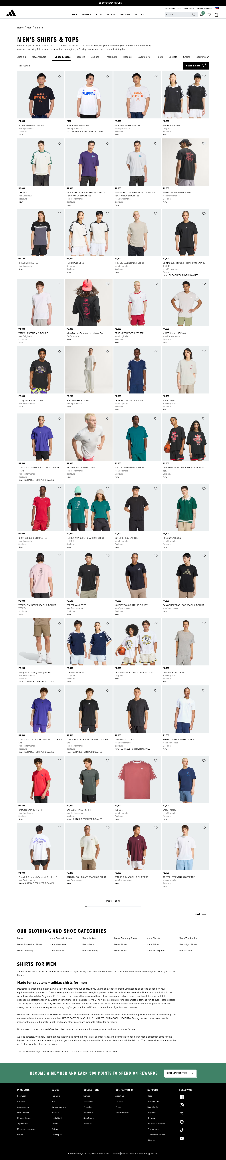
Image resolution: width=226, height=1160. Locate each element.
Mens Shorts (153, 938)
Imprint (124, 1153)
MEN (74, 15)
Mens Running (90, 951)
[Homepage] (11, 13)
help (179, 9)
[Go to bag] (216, 14)
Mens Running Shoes (125, 938)
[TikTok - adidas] (194, 1130)
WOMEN (86, 15)
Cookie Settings (75, 1153)
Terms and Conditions (109, 1153)
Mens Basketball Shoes (29, 944)
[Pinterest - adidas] (194, 1122)
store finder (170, 9)
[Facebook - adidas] (194, 1097)
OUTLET (139, 15)
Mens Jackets (89, 938)
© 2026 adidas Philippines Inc (144, 1153)
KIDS (99, 15)
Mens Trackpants (156, 951)
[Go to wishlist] (208, 14)
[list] (113, 57)
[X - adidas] (194, 1114)
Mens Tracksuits (188, 938)
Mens (20, 938)
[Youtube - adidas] (194, 1139)
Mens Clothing (25, 951)
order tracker (189, 9)
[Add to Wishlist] (59, 77)
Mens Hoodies (57, 951)
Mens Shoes (120, 951)
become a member (204, 9)
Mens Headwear (58, 944)
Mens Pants (88, 944)
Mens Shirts (120, 944)
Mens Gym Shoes (188, 944)
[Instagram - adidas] (194, 1106)
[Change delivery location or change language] (216, 8)
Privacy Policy (91, 1153)
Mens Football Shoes (61, 938)
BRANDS (125, 15)
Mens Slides (153, 944)
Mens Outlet (185, 951)
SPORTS (111, 15)
